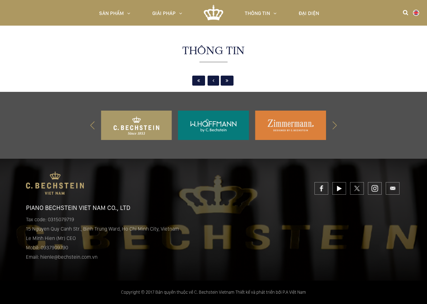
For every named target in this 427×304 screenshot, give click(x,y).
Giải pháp (164, 13)
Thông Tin (257, 13)
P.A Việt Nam (294, 292)
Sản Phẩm (111, 13)
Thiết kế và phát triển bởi (258, 292)
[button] (334, 125)
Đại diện (309, 13)
